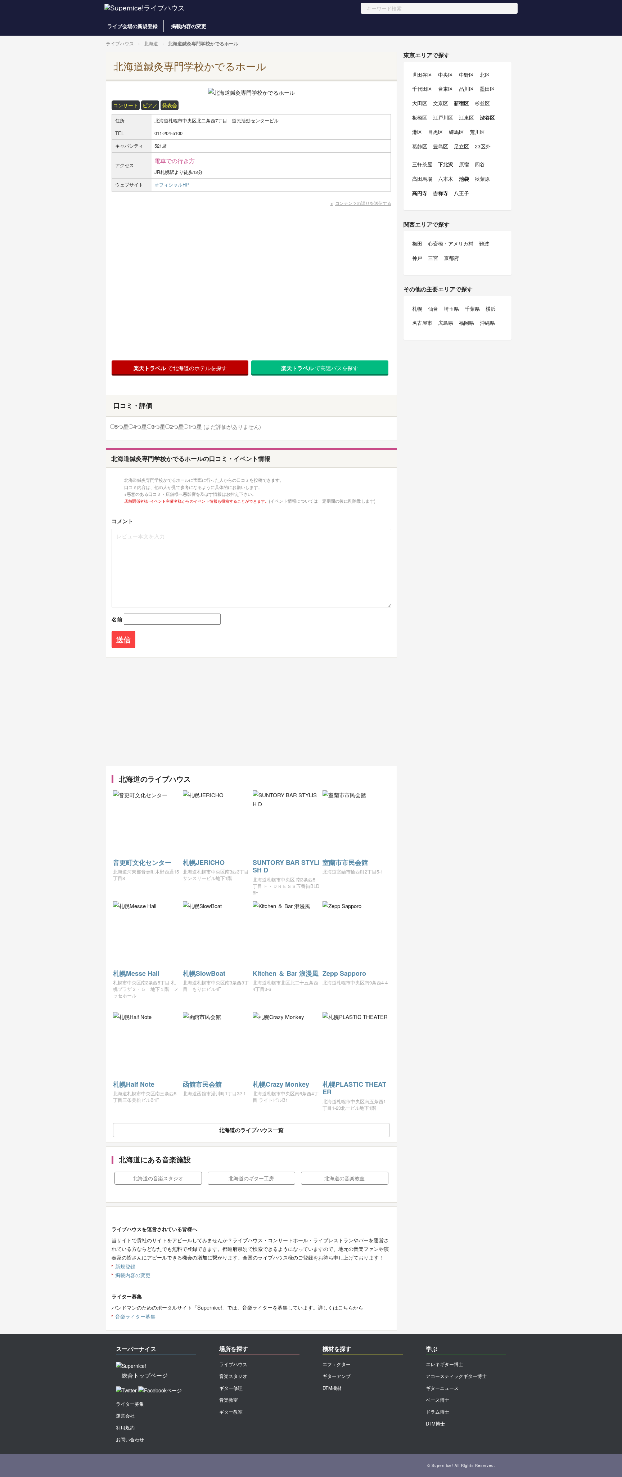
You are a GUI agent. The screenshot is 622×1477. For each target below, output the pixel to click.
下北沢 (445, 164)
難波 (484, 243)
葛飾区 (419, 146)
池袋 (464, 178)
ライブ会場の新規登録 (132, 26)
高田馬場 (422, 178)
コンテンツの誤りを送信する (363, 203)
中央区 (445, 74)
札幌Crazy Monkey (281, 1084)
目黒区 (435, 131)
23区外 (483, 146)
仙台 (433, 308)
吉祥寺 (440, 193)
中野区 (466, 74)
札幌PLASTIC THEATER (354, 1088)
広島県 (445, 322)
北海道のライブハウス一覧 (251, 1130)
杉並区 (482, 103)
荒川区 (477, 131)
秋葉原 (482, 178)
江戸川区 (443, 117)
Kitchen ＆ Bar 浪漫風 (286, 973)
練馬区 (456, 131)
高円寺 (419, 193)
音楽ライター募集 (135, 1316)
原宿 (464, 164)
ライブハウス (120, 43)
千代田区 (422, 88)
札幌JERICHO (204, 862)
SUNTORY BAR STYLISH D (286, 866)
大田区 (419, 103)
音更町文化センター (142, 862)
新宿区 (461, 103)
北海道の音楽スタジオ (158, 1178)
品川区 (466, 88)
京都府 (451, 257)
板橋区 (419, 117)
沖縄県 (487, 322)
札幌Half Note (133, 1084)
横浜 (491, 308)
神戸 (417, 257)
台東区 (445, 88)
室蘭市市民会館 (345, 862)
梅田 (417, 243)
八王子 (461, 193)
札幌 (417, 308)
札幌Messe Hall (136, 973)
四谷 (480, 164)
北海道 (151, 43)
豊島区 (440, 146)
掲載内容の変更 (188, 26)
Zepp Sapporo (344, 973)
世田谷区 (422, 74)
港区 (417, 131)
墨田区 (487, 88)
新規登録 (125, 1266)
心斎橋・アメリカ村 (450, 243)
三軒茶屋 (422, 164)
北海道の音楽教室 (344, 1178)
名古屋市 (422, 322)
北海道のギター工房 (251, 1178)
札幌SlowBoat (204, 973)
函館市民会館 (202, 1084)
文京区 (440, 103)
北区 (485, 74)
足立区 (461, 146)
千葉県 (472, 308)
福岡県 (466, 322)
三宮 (433, 257)
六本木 (445, 178)
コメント (122, 521)
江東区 (466, 117)
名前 (117, 619)
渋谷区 (487, 117)
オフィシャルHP (171, 184)
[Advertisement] (251, 711)
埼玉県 (451, 308)
